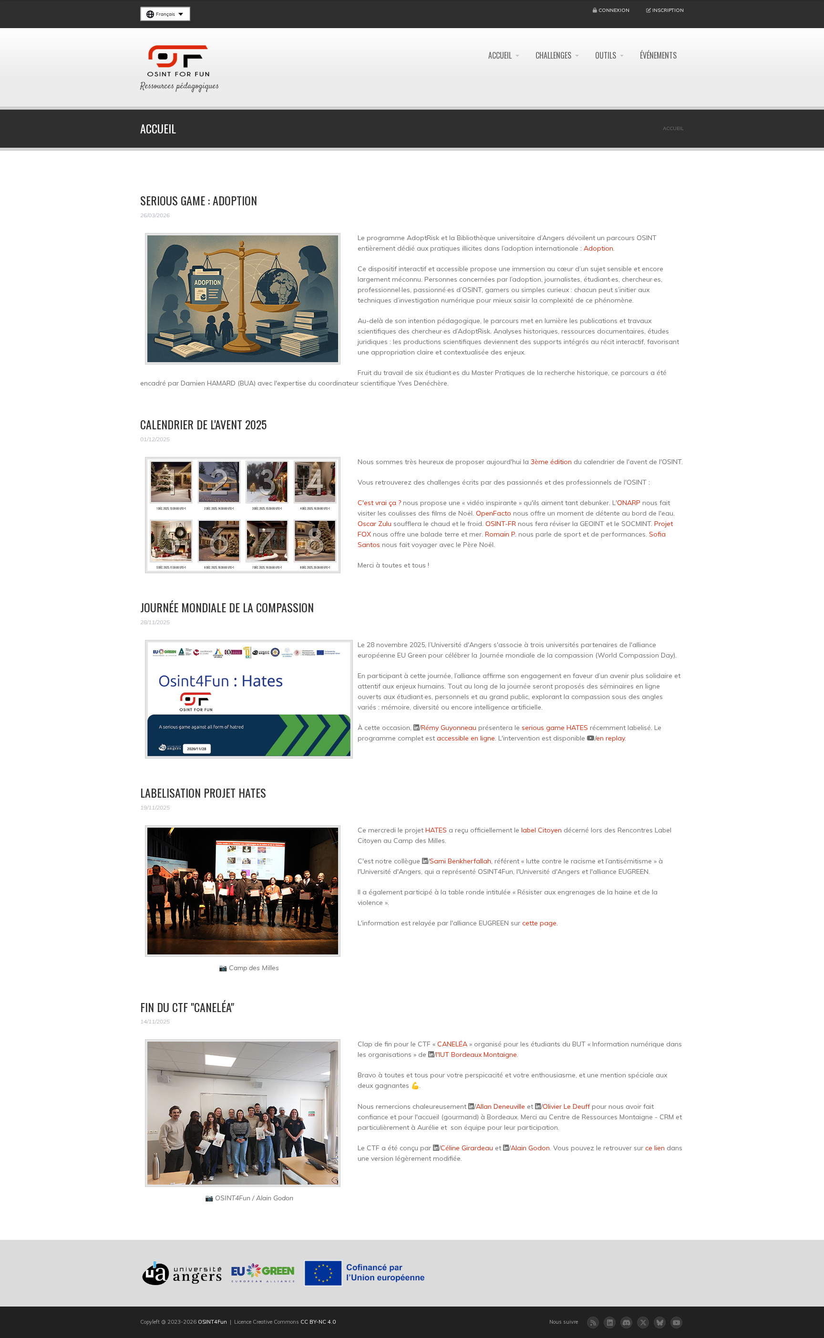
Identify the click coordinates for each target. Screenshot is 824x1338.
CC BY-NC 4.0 (318, 1321)
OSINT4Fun (212, 1321)
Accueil (500, 55)
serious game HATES (555, 727)
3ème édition (551, 461)
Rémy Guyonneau (448, 727)
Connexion (613, 10)
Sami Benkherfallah (460, 861)
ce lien (655, 1148)
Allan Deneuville (500, 1106)
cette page (539, 923)
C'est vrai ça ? (379, 502)
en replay (610, 738)
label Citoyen (541, 830)
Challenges (553, 55)
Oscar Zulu (374, 523)
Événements (658, 55)
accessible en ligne (466, 738)
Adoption (598, 248)
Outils (605, 55)
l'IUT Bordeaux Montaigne (476, 1054)
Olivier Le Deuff (566, 1106)
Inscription (668, 10)
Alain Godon (530, 1148)
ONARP (628, 502)
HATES (436, 830)
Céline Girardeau (467, 1148)
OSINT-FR (500, 523)
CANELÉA (452, 1044)
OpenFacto (493, 513)
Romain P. (500, 534)
